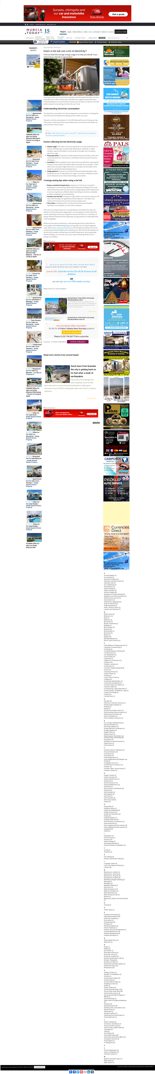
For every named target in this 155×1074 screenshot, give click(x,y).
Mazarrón (104, 32)
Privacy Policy (132, 1066)
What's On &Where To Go (50, 38)
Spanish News (92, 38)
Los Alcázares (97, 32)
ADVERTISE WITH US (40, 24)
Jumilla (85, 32)
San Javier (111, 32)
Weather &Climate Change (40, 38)
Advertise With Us (149, 1066)
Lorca (90, 32)
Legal (137, 1066)
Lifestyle (69, 38)
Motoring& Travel (61, 38)
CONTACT (31, 24)
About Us (142, 1066)
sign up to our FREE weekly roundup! (74, 281)
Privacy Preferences (39, 1067)
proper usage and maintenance (62, 228)
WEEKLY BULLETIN (51, 24)
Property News (80, 38)
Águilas (69, 32)
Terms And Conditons (122, 1066)
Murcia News (30, 38)
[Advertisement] (116, 513)
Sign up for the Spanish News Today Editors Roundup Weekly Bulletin (72, 264)
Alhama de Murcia (77, 32)
